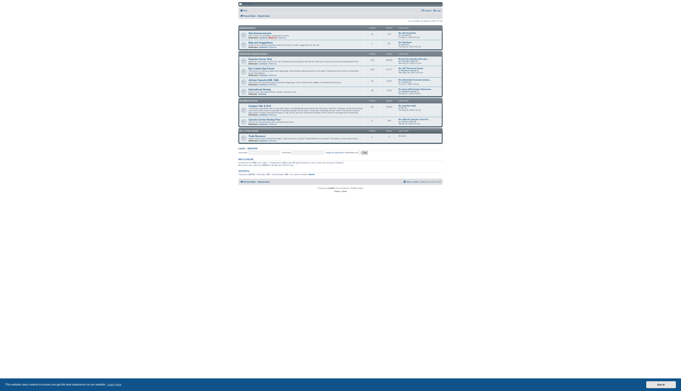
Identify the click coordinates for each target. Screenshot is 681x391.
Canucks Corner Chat (260, 59)
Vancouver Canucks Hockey (253, 54)
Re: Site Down (405, 42)
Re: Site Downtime (407, 33)
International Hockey (259, 89)
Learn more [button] (114, 384)
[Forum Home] (372, 4)
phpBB (331, 188)
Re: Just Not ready (407, 106)
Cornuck (405, 35)
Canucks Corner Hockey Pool (264, 119)
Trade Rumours (256, 136)
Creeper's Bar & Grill (259, 106)
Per (402, 108)
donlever (263, 38)
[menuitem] (243, 11)
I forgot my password (334, 153)
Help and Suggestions (260, 42)
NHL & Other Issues (249, 131)
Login (241, 148)
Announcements (247, 28)
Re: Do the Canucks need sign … (413, 59)
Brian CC (273, 38)
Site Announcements (259, 33)
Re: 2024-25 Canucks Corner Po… (414, 119)
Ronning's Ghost (408, 61)
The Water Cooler (248, 101)
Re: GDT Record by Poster (410, 68)
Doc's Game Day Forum (261, 68)
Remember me (351, 153)
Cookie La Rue (407, 121)
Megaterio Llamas (408, 70)
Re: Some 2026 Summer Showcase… (415, 89)
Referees (282, 38)
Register (253, 148)
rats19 (404, 44)
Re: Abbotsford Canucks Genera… (414, 80)
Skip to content (68, 14)
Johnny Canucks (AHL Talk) (263, 80)
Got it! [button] (661, 384)
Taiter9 (311, 174)
